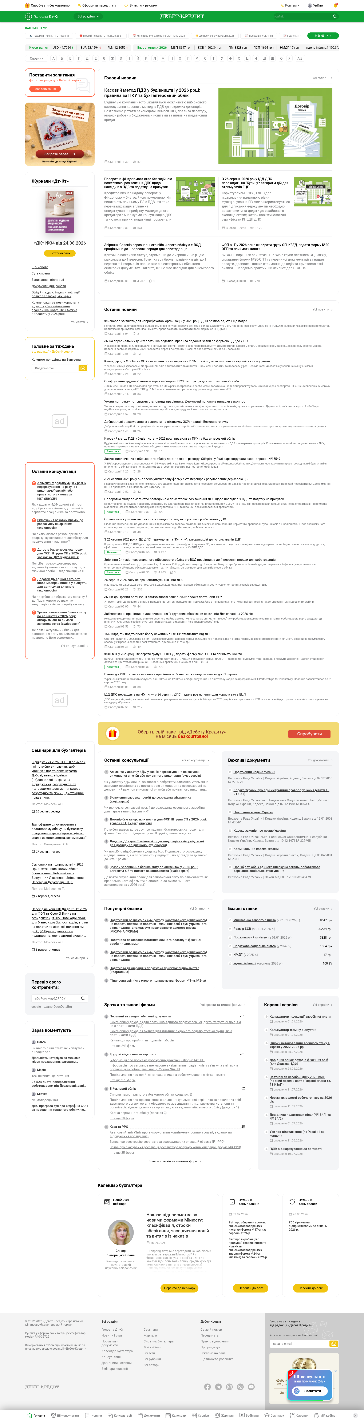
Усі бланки (198, 908)
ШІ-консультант (68, 1415)
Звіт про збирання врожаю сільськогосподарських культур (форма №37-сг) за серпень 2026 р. (247, 1228)
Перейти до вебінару (179, 1288)
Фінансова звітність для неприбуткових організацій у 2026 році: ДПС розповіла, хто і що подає (175, 321)
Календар (179, 1415)
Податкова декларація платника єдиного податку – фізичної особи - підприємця (155, 942)
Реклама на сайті (213, 1353)
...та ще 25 (122, 1153)
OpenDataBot (63, 1007)
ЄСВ (201, 48)
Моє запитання (45, 89)
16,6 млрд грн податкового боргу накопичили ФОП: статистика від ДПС (157, 634)
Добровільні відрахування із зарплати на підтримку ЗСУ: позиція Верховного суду (166, 422)
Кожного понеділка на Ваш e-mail (57, 359)
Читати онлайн (60, 253)
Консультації (111, 1357)
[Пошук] (83, 998)
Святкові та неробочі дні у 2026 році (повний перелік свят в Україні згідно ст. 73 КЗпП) (300, 1080)
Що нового (40, 267)
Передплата (209, 1335)
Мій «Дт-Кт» (323, 35)
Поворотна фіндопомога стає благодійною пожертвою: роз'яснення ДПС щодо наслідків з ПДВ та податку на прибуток (138, 183)
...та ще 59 (122, 1118)
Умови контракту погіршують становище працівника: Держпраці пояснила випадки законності (176, 401)
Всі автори (151, 1365)
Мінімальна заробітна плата (254, 920)
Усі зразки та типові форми (221, 1005)
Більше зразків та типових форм (173, 1161)
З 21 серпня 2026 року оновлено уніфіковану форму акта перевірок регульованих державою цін (176, 479)
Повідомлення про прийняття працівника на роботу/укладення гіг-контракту (167, 1075)
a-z (299, 58)
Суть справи (41, 273)
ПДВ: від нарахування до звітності (296, 1149)
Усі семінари (76, 958)
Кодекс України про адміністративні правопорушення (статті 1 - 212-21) (281, 792)
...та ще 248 (122, 1046)
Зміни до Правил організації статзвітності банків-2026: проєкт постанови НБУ (163, 597)
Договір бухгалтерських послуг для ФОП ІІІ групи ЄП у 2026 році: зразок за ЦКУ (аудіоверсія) (158, 821)
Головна (39, 1415)
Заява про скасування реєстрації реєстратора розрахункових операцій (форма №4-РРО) (175, 1147)
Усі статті (78, 322)
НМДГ (284, 48)
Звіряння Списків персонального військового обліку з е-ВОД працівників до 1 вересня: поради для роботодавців (152, 247)
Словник (36, 58)
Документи (152, 1415)
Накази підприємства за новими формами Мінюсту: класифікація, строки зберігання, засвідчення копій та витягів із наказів (177, 1225)
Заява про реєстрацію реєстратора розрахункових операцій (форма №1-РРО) (167, 1142)
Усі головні (321, 78)
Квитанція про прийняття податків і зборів (142, 1040)
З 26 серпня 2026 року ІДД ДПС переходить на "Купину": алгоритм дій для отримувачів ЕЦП (255, 183)
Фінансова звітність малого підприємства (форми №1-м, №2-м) (158, 980)
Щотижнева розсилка (217, 1359)
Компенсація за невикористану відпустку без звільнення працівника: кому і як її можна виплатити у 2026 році (55, 308)
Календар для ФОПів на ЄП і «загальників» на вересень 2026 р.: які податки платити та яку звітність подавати (187, 361)
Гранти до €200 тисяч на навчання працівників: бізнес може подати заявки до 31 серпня (170, 674)
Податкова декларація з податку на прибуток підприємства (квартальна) (154, 970)
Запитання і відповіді (48, 280)
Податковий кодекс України (254, 772)
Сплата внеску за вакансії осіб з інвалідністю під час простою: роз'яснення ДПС (165, 519)
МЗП (174, 48)
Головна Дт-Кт (46, 16)
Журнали (150, 1335)
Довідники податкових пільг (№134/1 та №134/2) (300, 1116)
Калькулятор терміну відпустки (293, 1030)
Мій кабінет (152, 1347)
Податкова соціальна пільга (254, 946)
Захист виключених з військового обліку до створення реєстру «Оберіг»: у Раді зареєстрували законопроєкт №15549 (192, 459)
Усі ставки (322, 908)
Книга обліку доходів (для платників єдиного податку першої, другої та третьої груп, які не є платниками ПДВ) (175, 1024)
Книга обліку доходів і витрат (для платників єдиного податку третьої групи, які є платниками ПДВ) (171, 1033)
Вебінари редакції (115, 1369)
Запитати (312, 1391)
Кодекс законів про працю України (260, 830)
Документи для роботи (49, 286)
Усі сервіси (321, 1005)
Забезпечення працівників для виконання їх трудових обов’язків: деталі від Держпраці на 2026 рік (178, 614)
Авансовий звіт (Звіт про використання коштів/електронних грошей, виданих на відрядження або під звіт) (171, 1134)
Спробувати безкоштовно (50, 5)
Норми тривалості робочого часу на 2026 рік (301, 1099)
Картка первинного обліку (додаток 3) (138, 1113)
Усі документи (319, 760)
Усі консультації (194, 760)
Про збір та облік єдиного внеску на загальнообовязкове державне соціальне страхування (277, 869)
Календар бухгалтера (117, 1351)
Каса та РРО (119, 1127)
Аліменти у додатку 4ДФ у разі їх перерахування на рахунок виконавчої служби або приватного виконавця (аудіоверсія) (155, 773)
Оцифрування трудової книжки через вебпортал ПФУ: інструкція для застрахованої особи (172, 381)
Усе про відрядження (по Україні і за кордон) (297, 1133)
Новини (96, 1415)
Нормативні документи (110, 1343)
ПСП (256, 48)
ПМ (231, 48)
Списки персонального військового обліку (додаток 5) (151, 1094)
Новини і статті (113, 1335)
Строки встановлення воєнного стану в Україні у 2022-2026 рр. (300, 1045)
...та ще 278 (122, 1080)
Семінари (151, 1329)
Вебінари (252, 1415)
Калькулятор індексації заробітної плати (300, 1016)
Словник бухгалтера (159, 1341)
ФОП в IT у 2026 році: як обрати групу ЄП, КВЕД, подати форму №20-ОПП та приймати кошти (276, 247)
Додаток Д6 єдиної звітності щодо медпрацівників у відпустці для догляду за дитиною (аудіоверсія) (157, 843)
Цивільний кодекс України (253, 812)
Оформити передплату (99, 5)
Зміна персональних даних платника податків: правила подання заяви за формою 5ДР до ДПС (176, 341)
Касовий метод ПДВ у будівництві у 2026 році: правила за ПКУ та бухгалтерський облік (152, 93)
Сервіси (203, 1415)
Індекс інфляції (316, 48)
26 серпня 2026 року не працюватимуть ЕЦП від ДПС (143, 580)
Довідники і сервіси (117, 1363)
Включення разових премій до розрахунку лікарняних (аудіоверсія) (150, 799)
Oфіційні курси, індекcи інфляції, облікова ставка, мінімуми (56, 294)
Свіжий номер (211, 1329)
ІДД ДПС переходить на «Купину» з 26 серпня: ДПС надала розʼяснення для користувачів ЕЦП (175, 694)
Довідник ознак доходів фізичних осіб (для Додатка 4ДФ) (299, 1062)
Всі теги (149, 1353)
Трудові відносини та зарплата (133, 1054)
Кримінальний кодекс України (256, 849)
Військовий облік (123, 1089)
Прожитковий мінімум (250, 937)
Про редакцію (211, 1347)
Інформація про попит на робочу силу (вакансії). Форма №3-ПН (157, 1060)
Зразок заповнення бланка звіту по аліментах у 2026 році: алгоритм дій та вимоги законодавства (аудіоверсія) (154, 869)
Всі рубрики (152, 1359)
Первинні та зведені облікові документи (140, 1016)
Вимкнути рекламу (143, 5)
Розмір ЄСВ (242, 929)
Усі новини (321, 309)
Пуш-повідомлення (215, 1341)
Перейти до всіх (251, 1288)
